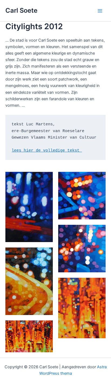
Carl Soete (21, 10)
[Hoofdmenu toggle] (100, 10)
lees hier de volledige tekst (47, 150)
